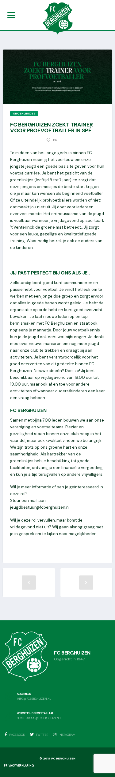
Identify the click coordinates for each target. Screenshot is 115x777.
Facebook (17, 734)
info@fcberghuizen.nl (34, 699)
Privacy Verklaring (19, 765)
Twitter (41, 734)
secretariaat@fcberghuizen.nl (40, 718)
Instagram (66, 734)
